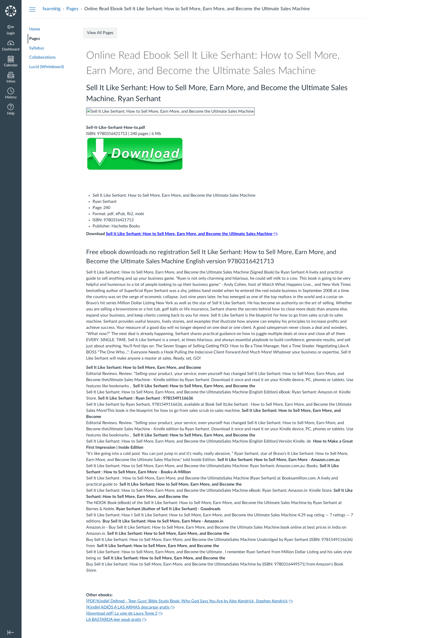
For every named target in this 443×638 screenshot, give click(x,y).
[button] (11, 94)
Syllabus (36, 48)
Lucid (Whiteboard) (46, 67)
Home (34, 29)
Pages (34, 39)
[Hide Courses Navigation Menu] (32, 9)
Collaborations (42, 57)
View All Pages (100, 33)
